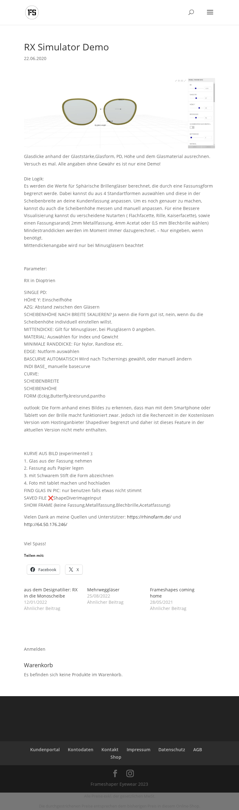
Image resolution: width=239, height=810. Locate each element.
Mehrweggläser (103, 590)
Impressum (138, 749)
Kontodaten (80, 749)
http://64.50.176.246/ (45, 524)
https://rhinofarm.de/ (149, 517)
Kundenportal (45, 749)
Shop (115, 757)
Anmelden (34, 649)
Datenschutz (171, 749)
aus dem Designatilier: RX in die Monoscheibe (50, 593)
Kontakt (110, 749)
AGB (197, 749)
